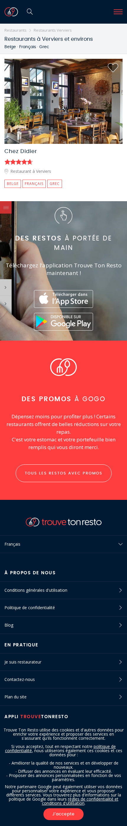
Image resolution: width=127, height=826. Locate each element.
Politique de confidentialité (29, 607)
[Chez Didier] (63, 101)
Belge (13, 183)
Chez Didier (20, 151)
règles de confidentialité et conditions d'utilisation (80, 801)
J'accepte (63, 814)
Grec (55, 183)
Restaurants (15, 30)
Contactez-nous (19, 679)
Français (34, 183)
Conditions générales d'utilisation (35, 590)
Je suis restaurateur (22, 662)
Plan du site (15, 697)
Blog (8, 625)
